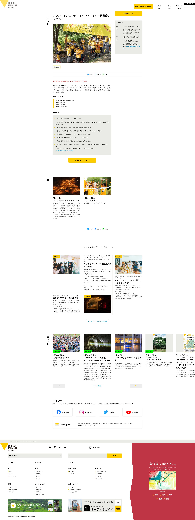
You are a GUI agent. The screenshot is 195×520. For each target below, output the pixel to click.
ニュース (71, 462)
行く (9, 468)
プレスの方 (72, 487)
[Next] (136, 386)
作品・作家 (72, 468)
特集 (157, 495)
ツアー (11, 474)
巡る (36, 468)
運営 (167, 499)
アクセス (11, 462)
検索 (114, 455)
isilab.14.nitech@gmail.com (64, 150)
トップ (3, 441)
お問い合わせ (73, 484)
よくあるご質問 (73, 492)
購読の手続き (39, 487)
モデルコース (12, 476)
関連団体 (11, 492)
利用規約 (38, 492)
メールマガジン (40, 484)
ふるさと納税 (99, 478)
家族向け (56, 67)
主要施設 (38, 474)
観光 (170, 495)
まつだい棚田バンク (101, 471)
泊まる (37, 478)
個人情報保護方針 (40, 494)
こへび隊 (98, 476)
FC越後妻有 (99, 474)
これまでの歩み (13, 487)
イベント (48, 19)
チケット (11, 471)
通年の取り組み (13, 489)
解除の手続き (39, 489)
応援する (98, 468)
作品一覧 (71, 471)
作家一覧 (71, 474)
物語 (160, 499)
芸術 (163, 495)
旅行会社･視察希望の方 (75, 489)
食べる (37, 476)
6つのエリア (39, 471)
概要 (9, 484)
